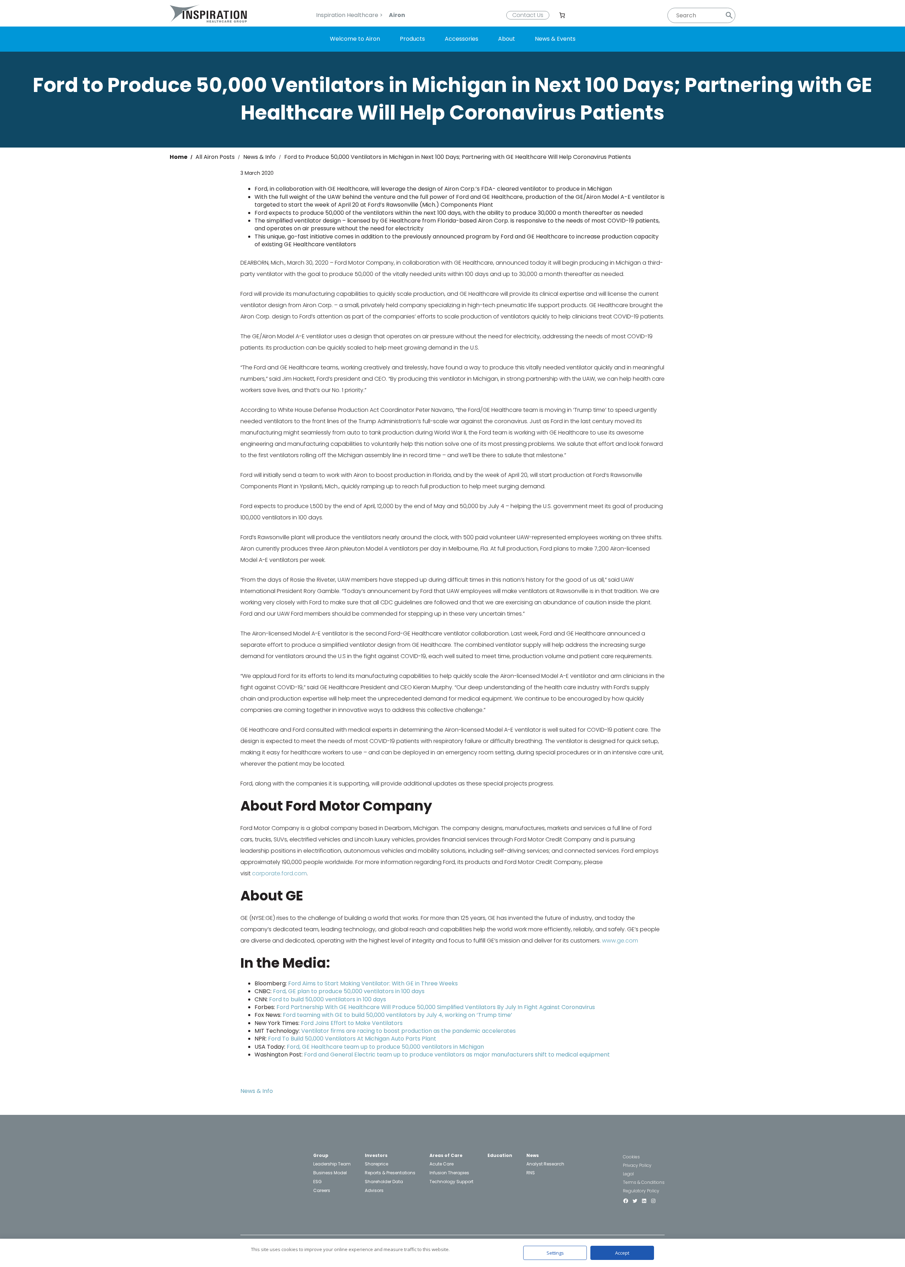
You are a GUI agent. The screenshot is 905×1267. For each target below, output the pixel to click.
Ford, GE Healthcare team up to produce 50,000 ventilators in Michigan (385, 1047)
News (532, 1155)
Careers (321, 1190)
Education (499, 1155)
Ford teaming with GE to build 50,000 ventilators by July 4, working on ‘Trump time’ (397, 1015)
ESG (317, 1182)
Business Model (330, 1173)
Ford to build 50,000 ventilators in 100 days (327, 999)
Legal (628, 1174)
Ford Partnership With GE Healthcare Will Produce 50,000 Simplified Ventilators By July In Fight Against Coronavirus (435, 1007)
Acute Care (442, 1164)
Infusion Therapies (449, 1173)
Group (320, 1155)
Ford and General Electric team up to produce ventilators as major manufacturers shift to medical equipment (457, 1054)
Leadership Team (332, 1164)
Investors (376, 1155)
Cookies (631, 1157)
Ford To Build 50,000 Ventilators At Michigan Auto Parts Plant (352, 1039)
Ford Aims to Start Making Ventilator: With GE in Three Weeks (373, 983)
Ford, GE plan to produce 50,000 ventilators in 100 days (349, 991)
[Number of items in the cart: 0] (562, 15)
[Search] (729, 15)
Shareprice (376, 1164)
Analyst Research (545, 1164)
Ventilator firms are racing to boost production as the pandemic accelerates (408, 1031)
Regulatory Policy (641, 1191)
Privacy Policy (637, 1165)
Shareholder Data (384, 1182)
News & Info (256, 1091)
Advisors (374, 1190)
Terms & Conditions (644, 1182)
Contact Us (527, 15)
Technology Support (451, 1182)
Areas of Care (446, 1155)
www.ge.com (620, 941)
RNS (530, 1173)
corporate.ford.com (279, 873)
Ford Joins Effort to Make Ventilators (352, 1023)
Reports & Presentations (390, 1173)
